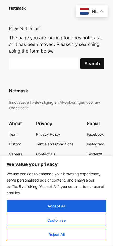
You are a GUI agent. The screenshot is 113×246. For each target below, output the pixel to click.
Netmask (17, 8)
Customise (56, 220)
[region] (56, 201)
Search (92, 63)
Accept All (56, 206)
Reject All (57, 234)
